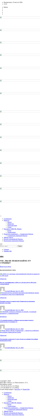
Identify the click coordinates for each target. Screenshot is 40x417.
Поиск (20, 246)
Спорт (9, 227)
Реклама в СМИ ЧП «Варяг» (13, 229)
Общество (10, 224)
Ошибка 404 (8, 251)
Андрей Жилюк (10, 291)
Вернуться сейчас (5, 266)
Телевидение (11, 232)
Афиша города (8, 237)
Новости (6, 220)
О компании (8, 219)
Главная (6, 249)
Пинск (9, 222)
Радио (9, 230)
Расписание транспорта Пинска (14, 241)
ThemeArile (26, 389)
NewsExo (17, 389)
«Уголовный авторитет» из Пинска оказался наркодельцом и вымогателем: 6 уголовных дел (16, 321)
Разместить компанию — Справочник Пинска (18, 234)
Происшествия (12, 225)
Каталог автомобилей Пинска (13, 239)
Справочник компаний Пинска (17, 235)
